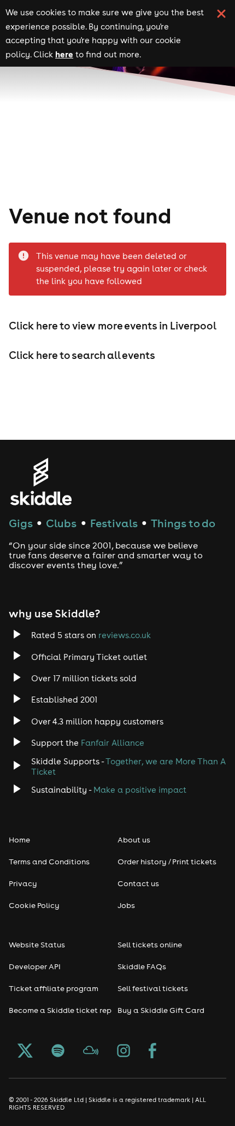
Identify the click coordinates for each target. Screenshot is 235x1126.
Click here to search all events (82, 355)
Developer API (35, 966)
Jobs (126, 905)
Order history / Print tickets (167, 861)
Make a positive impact (139, 790)
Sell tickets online (150, 945)
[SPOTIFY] (58, 1051)
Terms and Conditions (49, 861)
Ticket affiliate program (53, 988)
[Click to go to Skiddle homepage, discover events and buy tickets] (41, 481)
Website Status (37, 945)
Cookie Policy (34, 905)
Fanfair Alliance (112, 743)
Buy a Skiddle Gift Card (161, 1010)
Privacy (23, 883)
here (64, 54)
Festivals (114, 523)
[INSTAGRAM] (123, 1051)
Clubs (61, 523)
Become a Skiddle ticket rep (60, 1010)
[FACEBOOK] (152, 1051)
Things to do (183, 523)
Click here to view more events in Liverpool (112, 325)
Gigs (21, 523)
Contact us (138, 883)
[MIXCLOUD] (90, 1051)
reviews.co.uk (124, 635)
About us (134, 840)
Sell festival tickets (153, 988)
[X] (25, 1051)
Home (19, 840)
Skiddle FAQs (142, 966)
